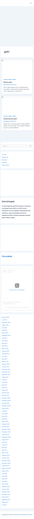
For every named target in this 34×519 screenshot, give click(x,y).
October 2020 (5, 403)
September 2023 (6, 335)
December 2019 (6, 429)
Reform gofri (7, 82)
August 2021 (5, 377)
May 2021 (4, 385)
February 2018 (5, 486)
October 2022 (5, 353)
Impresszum (5, 157)
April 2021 (4, 387)
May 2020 (4, 416)
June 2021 (4, 382)
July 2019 (4, 442)
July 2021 (4, 379)
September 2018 (6, 468)
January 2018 (5, 489)
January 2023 (5, 351)
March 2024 (5, 333)
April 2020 (4, 419)
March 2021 (5, 390)
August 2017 (5, 502)
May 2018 (4, 479)
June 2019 (4, 445)
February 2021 (5, 393)
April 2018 (4, 481)
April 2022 (4, 359)
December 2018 (6, 460)
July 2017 (4, 505)
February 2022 (6, 364)
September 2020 (6, 406)
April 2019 (4, 450)
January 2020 (5, 426)
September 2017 (6, 499)
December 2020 (6, 398)
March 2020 (5, 421)
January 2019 (5, 458)
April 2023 (4, 346)
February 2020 (6, 424)
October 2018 (5, 465)
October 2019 (5, 434)
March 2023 (5, 348)
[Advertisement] (17, 24)
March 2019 (5, 452)
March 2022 (5, 361)
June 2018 (4, 476)
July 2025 (4, 320)
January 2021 (5, 395)
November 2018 (6, 463)
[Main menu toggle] (30, 3)
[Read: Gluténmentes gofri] (17, 104)
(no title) (4, 154)
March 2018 (5, 484)
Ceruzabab (7, 256)
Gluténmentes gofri (10, 119)
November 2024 (6, 322)
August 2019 (5, 439)
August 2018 (5, 471)
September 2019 (6, 437)
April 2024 (4, 330)
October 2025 (5, 317)
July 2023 (4, 338)
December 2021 (6, 369)
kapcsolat (4, 160)
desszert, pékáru (7, 79)
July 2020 (4, 411)
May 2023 (4, 343)
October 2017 (5, 497)
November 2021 (6, 372)
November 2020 (6, 400)
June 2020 (5, 413)
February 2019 (5, 455)
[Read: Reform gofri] (17, 68)
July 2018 (4, 473)
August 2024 (5, 325)
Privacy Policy (5, 165)
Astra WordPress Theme (25, 514)
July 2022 (4, 356)
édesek (14, 79)
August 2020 (5, 408)
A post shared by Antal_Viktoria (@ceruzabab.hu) (17, 307)
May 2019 (4, 447)
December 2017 (6, 492)
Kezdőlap (4, 162)
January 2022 (5, 366)
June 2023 (5, 340)
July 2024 (4, 327)
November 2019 (6, 432)
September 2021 (6, 374)
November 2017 (6, 494)
